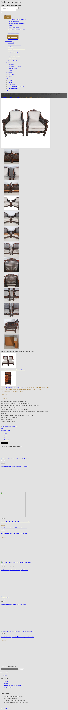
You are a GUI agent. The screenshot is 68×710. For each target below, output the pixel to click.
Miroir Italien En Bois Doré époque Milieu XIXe (14, 533)
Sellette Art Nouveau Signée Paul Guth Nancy (13, 604)
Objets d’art (8, 41)
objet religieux (12, 58)
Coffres (10, 25)
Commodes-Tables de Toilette (16, 29)
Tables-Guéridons (13, 39)
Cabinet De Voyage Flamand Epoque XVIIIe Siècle (15, 466)
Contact (7, 90)
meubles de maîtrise (13, 54)
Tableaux (10, 76)
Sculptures (11, 74)
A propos (6, 681)
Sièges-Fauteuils (12, 37)
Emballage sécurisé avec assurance (12, 685)
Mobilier (7, 17)
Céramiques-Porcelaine (14, 45)
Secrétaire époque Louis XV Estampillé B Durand (14, 570)
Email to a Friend (5, 430)
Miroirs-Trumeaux (13, 35)
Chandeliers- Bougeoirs (14, 66)
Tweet (5, 433)
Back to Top (4, 708)
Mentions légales (8, 687)
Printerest (6, 439)
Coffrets (10, 47)
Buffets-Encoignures (13, 21)
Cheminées (11, 84)
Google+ (6, 437)
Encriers (10, 50)
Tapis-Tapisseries (12, 88)
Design (10, 82)
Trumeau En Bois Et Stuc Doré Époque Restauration (15, 522)
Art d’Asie (11, 80)
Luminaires (8, 62)
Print (2, 428)
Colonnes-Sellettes (13, 27)
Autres (7, 78)
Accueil (7, 15)
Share (5, 435)
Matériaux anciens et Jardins (16, 86)
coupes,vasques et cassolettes (16, 49)
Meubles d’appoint (13, 33)
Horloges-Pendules (13, 52)
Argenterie (11, 43)
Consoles (10, 31)
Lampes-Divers (12, 68)
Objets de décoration (14, 56)
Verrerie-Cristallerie (13, 60)
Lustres (10, 70)
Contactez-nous (4, 443)
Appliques (11, 64)
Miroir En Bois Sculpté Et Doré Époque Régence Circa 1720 (17, 637)
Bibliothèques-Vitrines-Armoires (17, 19)
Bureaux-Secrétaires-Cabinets (16, 23)
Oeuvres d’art (9, 72)
